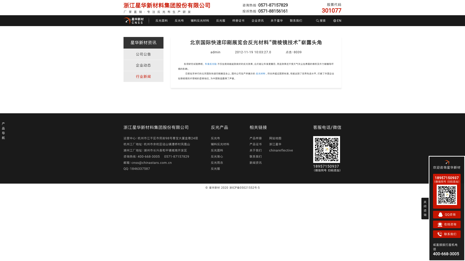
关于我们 (256, 150)
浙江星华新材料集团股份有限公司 (167, 5)
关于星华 (277, 20)
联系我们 (296, 20)
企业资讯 (258, 20)
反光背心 (217, 156)
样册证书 (238, 20)
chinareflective (281, 150)
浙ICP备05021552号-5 (244, 187)
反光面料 (161, 20)
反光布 (179, 20)
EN (339, 20)
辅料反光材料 (200, 20)
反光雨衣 (217, 162)
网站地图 (275, 138)
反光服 (220, 20)
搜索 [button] (323, 20)
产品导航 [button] (3, 131)
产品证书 (256, 144)
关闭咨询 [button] (425, 208)
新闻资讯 (256, 162)
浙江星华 (275, 144)
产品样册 (256, 138)
